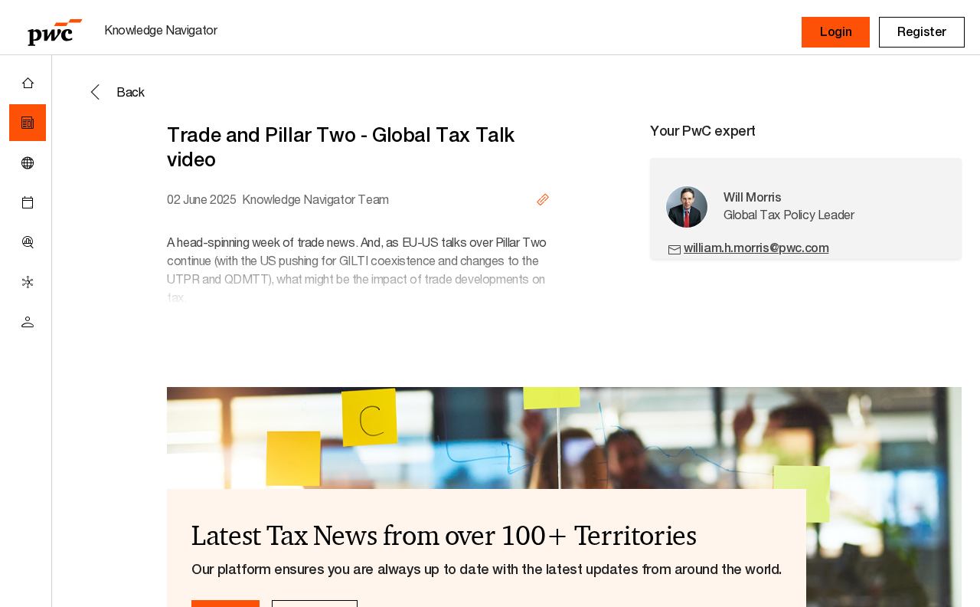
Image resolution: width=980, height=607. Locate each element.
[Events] (27, 202)
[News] (27, 122)
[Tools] (27, 242)
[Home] (27, 82)
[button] (836, 32)
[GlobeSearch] (27, 162)
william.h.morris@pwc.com (756, 248)
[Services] (27, 282)
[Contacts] (27, 322)
